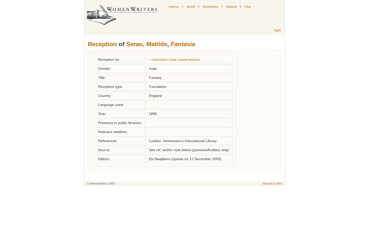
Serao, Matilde (146, 44)
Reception (102, 44)
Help (247, 7)
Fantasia (183, 44)
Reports (231, 7)
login (277, 30)
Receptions (210, 7)
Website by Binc (272, 183)
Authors (173, 7)
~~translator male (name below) (174, 59)
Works (191, 7)
